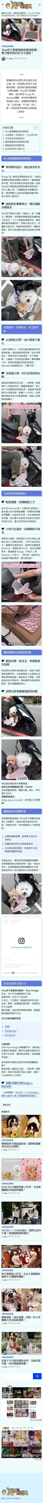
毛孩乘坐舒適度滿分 (14, 138)
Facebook (10, 1034)
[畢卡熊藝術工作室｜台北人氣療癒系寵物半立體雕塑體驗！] (21, 1256)
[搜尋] (37, 1376)
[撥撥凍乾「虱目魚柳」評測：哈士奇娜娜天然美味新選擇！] (21, 1299)
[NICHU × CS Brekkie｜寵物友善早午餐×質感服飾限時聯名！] (21, 1213)
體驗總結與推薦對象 (14, 145)
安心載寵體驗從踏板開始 (17, 131)
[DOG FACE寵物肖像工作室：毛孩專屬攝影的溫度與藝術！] (21, 1169)
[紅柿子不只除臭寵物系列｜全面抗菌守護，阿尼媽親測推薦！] (21, 1343)
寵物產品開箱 (19, 13)
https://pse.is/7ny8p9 (12, 799)
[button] (2, 4)
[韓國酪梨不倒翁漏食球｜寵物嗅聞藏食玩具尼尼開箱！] (21, 1126)
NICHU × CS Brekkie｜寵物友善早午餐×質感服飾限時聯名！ (20, 1094)
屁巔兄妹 (6, 1104)
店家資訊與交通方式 (15, 148)
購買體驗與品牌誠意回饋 (17, 141)
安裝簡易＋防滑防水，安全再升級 (21, 134)
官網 (7, 1026)
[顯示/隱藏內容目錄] (34, 127)
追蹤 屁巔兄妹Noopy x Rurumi (16, 1084)
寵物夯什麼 (6, 13)
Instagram (10, 1030)
